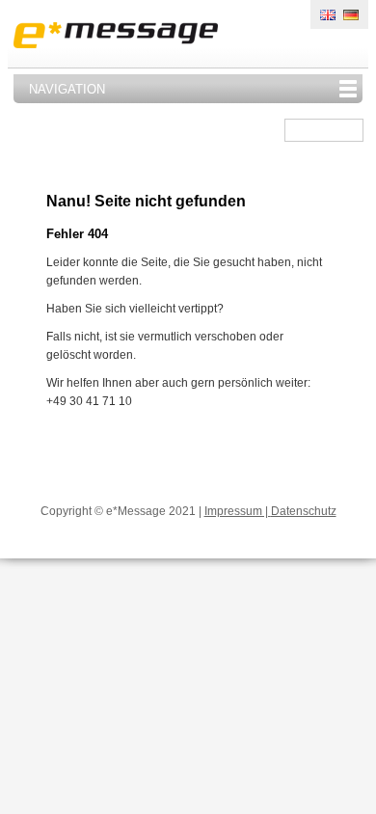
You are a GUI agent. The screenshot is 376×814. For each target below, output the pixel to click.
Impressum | (237, 511)
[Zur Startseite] (115, 38)
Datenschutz (303, 511)
